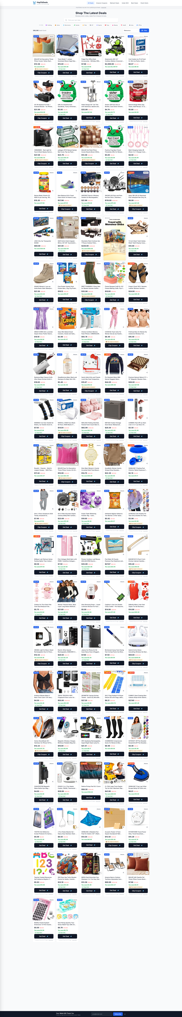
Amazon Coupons (101, 3)
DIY (92, 25)
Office (140, 25)
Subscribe (118, 1014)
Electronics (68, 25)
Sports (100, 25)
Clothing (49, 25)
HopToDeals (42, 2)
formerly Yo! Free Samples (42, 4)
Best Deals (134, 3)
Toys (108, 25)
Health (124, 25)
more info (103, 7)
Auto (132, 25)
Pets (85, 25)
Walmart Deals (114, 3)
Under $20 (125, 3)
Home (58, 25)
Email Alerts (144, 3)
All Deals (91, 3)
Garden (77, 25)
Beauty (116, 25)
